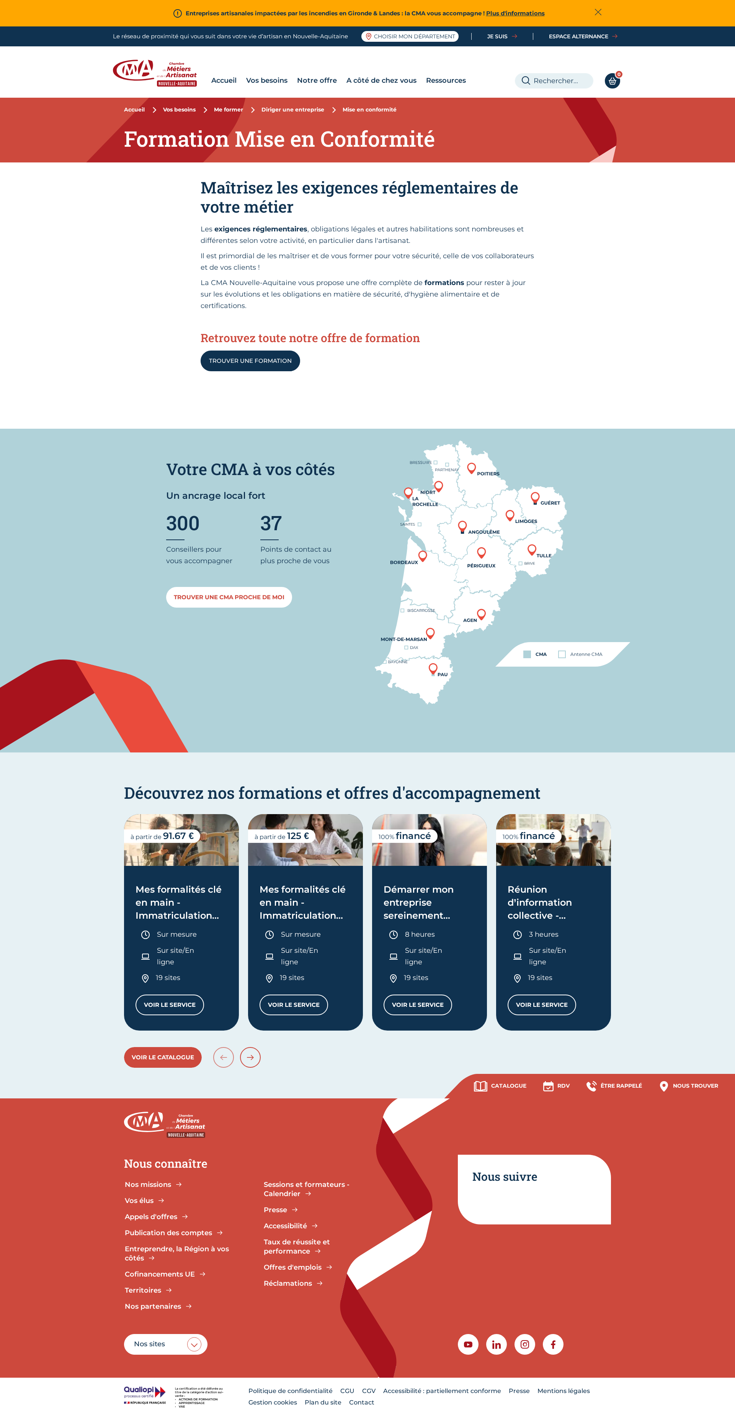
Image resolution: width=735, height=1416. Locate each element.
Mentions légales (563, 1391)
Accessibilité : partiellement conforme (442, 1391)
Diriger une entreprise (292, 109)
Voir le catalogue (163, 1057)
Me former (228, 109)
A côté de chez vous (381, 80)
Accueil (224, 80)
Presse (519, 1391)
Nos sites (149, 1344)
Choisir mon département (414, 36)
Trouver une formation (250, 360)
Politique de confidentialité (290, 1391)
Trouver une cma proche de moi (229, 597)
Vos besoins (266, 80)
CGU (347, 1391)
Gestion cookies (272, 1402)
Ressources (446, 80)
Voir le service (174, 1006)
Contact (361, 1402)
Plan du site (323, 1402)
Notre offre (317, 80)
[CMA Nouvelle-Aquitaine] (160, 73)
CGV (369, 1391)
